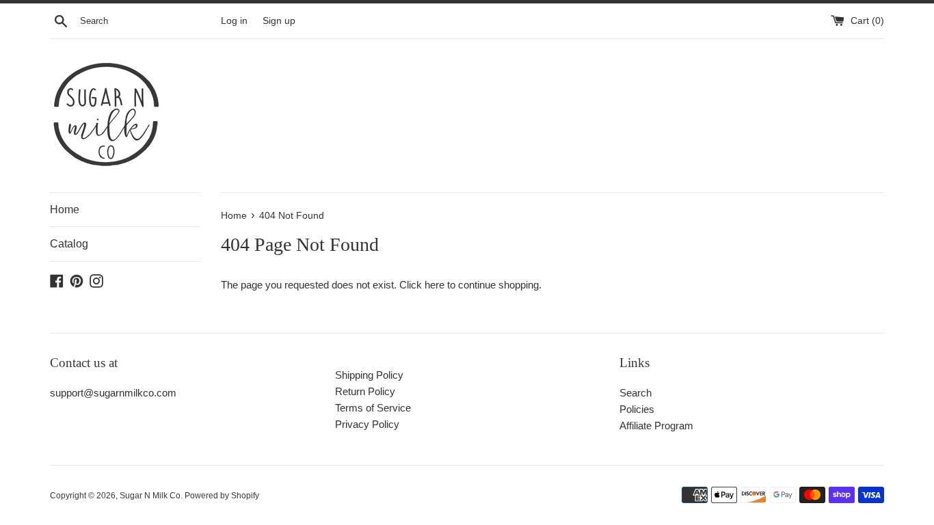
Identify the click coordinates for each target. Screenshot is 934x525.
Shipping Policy (369, 375)
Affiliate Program (656, 425)
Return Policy (365, 391)
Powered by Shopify (222, 495)
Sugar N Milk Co (150, 495)
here (434, 285)
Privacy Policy (367, 424)
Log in (234, 21)
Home (64, 209)
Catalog (69, 244)
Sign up (279, 21)
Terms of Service (373, 408)
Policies (636, 409)
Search (635, 393)
